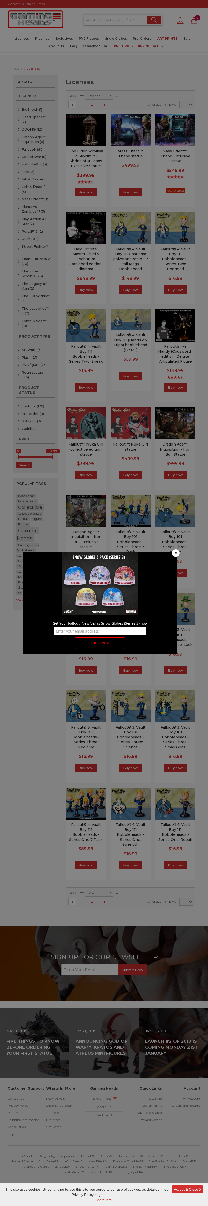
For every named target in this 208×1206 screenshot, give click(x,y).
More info (104, 1200)
